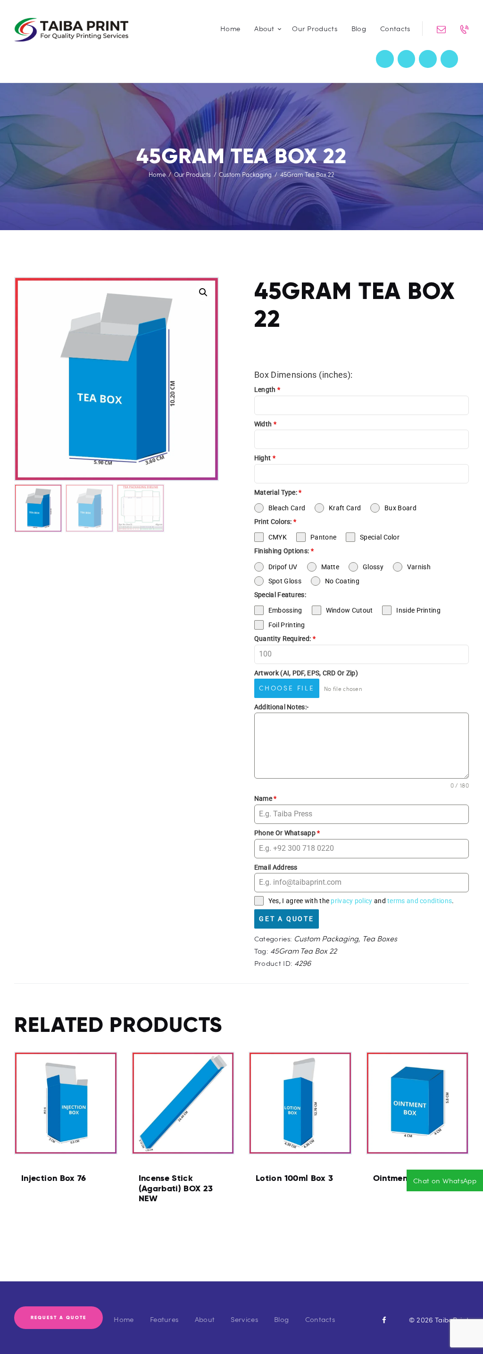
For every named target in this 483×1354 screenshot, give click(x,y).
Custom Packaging (245, 174)
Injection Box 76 (53, 1178)
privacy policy (351, 901)
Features (164, 1319)
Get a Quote (286, 918)
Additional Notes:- (281, 707)
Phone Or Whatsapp (287, 833)
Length (267, 389)
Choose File (287, 687)
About (205, 1319)
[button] (203, 292)
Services (244, 1319)
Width (265, 424)
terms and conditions (419, 901)
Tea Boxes (379, 938)
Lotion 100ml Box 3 (294, 1178)
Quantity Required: (285, 638)
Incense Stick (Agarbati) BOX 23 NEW (176, 1188)
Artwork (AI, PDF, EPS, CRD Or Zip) (306, 673)
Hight (264, 458)
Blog (281, 1319)
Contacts (320, 1319)
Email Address (276, 867)
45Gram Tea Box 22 (303, 950)
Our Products (192, 174)
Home (157, 174)
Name (265, 798)
